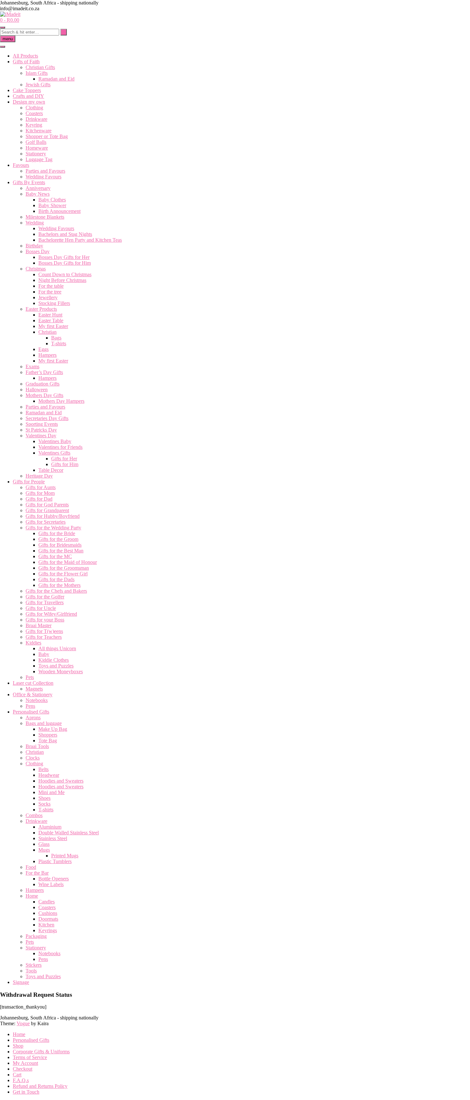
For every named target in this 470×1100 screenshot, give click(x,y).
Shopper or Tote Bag (47, 136)
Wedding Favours (43, 176)
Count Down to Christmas (64, 274)
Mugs (44, 850)
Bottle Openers (53, 878)
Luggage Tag (39, 159)
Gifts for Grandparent (47, 510)
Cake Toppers (27, 90)
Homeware (37, 148)
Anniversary (38, 188)
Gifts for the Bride (56, 533)
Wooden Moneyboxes (60, 671)
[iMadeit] (10, 14)
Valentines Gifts (54, 453)
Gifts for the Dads (56, 579)
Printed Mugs (64, 855)
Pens (30, 706)
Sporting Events (42, 424)
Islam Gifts (37, 73)
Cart (17, 1074)
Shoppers (47, 734)
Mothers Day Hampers (61, 401)
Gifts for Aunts (41, 487)
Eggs (43, 349)
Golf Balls (36, 142)
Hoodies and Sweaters (60, 781)
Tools (31, 970)
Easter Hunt (50, 314)
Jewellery (48, 297)
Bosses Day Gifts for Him (64, 263)
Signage (21, 982)
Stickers (34, 965)
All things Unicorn (57, 648)
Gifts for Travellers (45, 602)
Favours (21, 165)
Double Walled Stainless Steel (68, 832)
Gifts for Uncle (41, 608)
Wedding (35, 222)
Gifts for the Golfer (45, 596)
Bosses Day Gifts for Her (64, 257)
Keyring (34, 125)
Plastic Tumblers (55, 861)
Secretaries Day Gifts (47, 418)
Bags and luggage (44, 723)
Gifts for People (29, 481)
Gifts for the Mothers (59, 585)
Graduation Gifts (42, 383)
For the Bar (37, 873)
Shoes (44, 798)
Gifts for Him (64, 464)
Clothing (34, 107)
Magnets (34, 688)
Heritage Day (39, 476)
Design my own (29, 102)
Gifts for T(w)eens (44, 631)
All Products (25, 56)
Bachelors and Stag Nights (65, 234)
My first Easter (53, 326)
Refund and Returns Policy (40, 1086)
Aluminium (49, 827)
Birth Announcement (59, 211)
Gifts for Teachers (44, 637)
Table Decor (50, 470)
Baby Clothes (52, 199)
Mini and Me (51, 792)
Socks (44, 804)
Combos (34, 815)
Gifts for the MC (55, 556)
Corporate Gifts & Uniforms (41, 1051)
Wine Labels (51, 884)
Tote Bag (47, 740)
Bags (56, 337)
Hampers (47, 355)
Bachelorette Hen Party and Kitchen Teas (80, 240)
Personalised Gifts (31, 711)
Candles (46, 901)
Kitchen (46, 924)
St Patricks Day (41, 430)
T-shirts (58, 343)
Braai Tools (37, 746)
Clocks (33, 758)
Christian (47, 332)
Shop (18, 1046)
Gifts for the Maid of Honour (67, 562)
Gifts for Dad (39, 499)
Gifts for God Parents (47, 504)
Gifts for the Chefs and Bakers (56, 591)
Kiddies (33, 642)
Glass (44, 844)
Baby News (38, 194)
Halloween (37, 389)
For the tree (49, 291)
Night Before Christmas (62, 280)
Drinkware (36, 119)
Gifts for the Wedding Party (53, 527)
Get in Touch (26, 1092)
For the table (51, 286)
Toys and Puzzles (56, 665)
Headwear (48, 775)
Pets (30, 677)
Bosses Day (38, 251)
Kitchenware (38, 130)
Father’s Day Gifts (44, 372)
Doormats (48, 919)
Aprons (33, 717)
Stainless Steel (52, 838)
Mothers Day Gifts (44, 395)
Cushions (47, 913)
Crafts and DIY (28, 96)
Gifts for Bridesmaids (60, 545)
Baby (43, 654)
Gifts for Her (64, 458)
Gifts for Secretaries (46, 522)
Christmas (36, 268)
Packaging (36, 936)
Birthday (34, 245)
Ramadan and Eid (56, 79)
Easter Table (50, 320)
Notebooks (37, 700)
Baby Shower (52, 205)
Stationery (36, 153)
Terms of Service (30, 1057)
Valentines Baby (54, 441)
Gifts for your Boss (45, 619)
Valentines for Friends (60, 447)
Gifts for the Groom (58, 539)
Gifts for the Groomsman (63, 568)
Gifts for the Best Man (60, 550)
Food (31, 867)
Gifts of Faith (26, 61)
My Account (25, 1063)
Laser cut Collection (33, 683)
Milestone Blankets (45, 217)
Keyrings (47, 930)
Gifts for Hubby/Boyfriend (53, 516)
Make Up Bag (52, 729)
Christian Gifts (40, 67)
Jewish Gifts (38, 84)
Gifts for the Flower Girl (63, 573)
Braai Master (38, 625)
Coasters (34, 113)
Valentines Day (41, 435)
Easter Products (41, 309)
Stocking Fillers (54, 303)
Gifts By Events (29, 182)
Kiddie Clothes (53, 660)
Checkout (22, 1069)
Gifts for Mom (40, 493)
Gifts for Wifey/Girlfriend (51, 614)
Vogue (23, 1023)
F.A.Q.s (21, 1080)
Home (32, 896)
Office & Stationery (32, 694)
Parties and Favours (45, 171)
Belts (43, 769)
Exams (32, 366)
